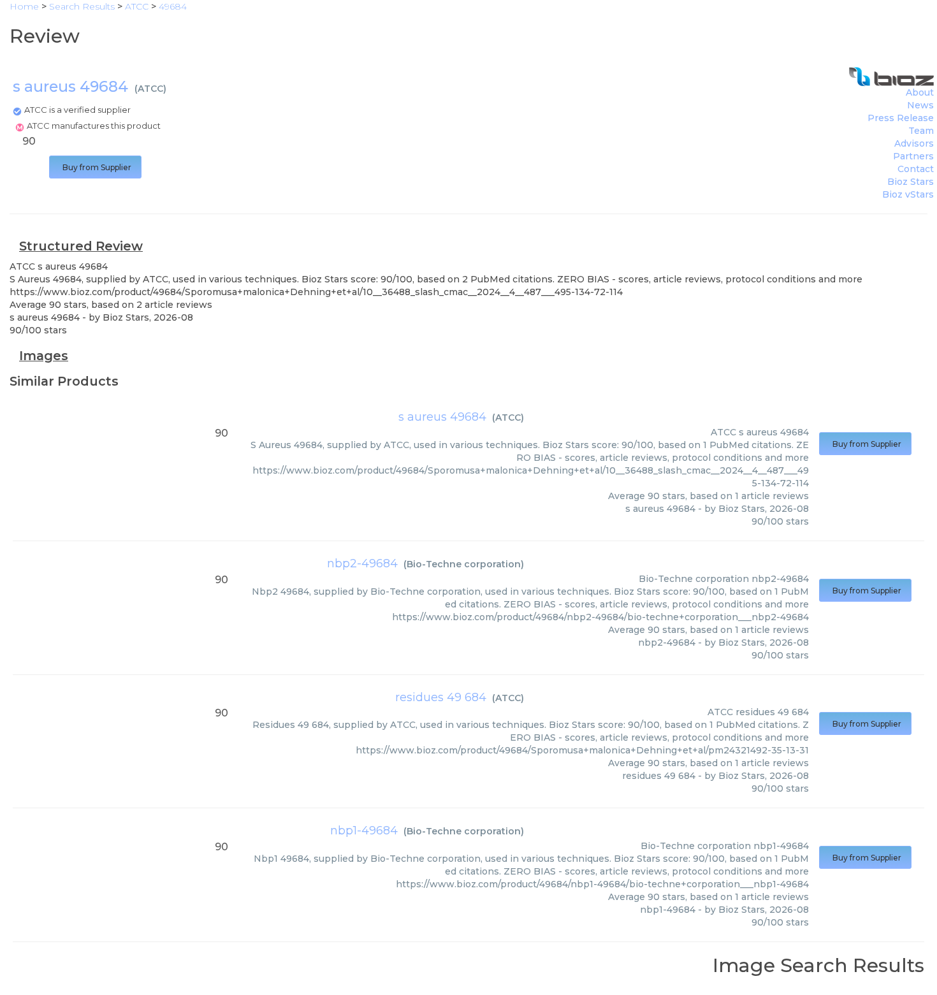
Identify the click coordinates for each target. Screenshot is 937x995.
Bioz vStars (908, 194)
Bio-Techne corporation (464, 564)
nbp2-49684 (362, 563)
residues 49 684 (440, 697)
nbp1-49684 (364, 831)
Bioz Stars (910, 181)
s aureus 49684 (442, 417)
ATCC (150, 88)
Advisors (914, 143)
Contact (915, 169)
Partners (913, 156)
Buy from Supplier (95, 167)
